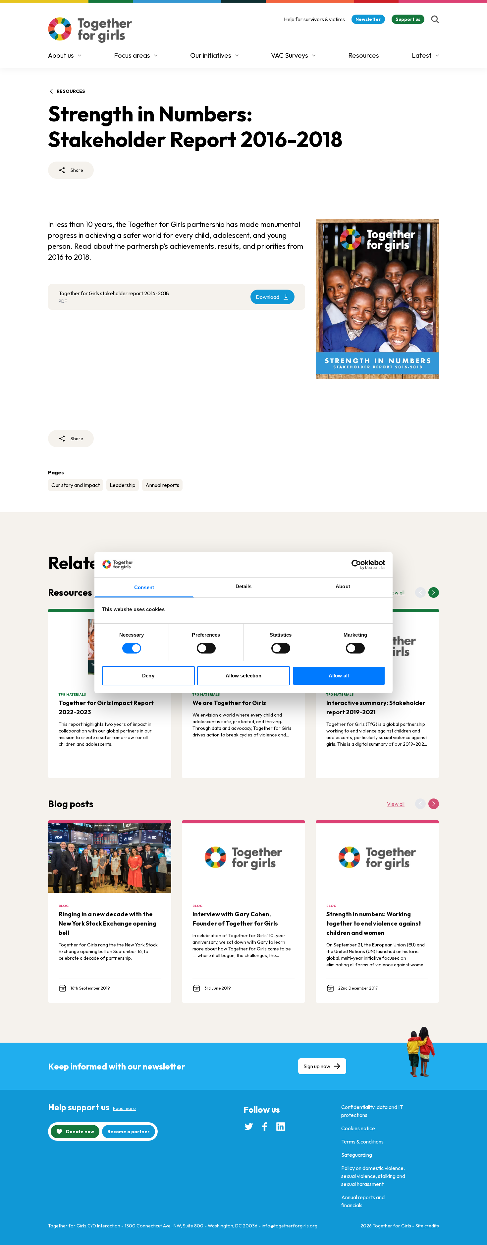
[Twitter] (249, 1126)
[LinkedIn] (280, 1126)
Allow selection (244, 675)
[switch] (206, 648)
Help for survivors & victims (314, 19)
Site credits (427, 1226)
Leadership (122, 485)
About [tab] (343, 586)
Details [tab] (244, 586)
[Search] (435, 19)
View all (396, 592)
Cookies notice (358, 1128)
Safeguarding (356, 1154)
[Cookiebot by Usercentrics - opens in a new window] (356, 565)
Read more (124, 1108)
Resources (363, 55)
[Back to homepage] (90, 30)
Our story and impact (75, 485)
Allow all (339, 675)
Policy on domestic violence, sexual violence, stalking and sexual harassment (373, 1176)
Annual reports (162, 485)
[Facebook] (264, 1126)
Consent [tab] (144, 587)
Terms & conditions (362, 1141)
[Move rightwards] (433, 592)
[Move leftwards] (420, 592)
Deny (148, 675)
